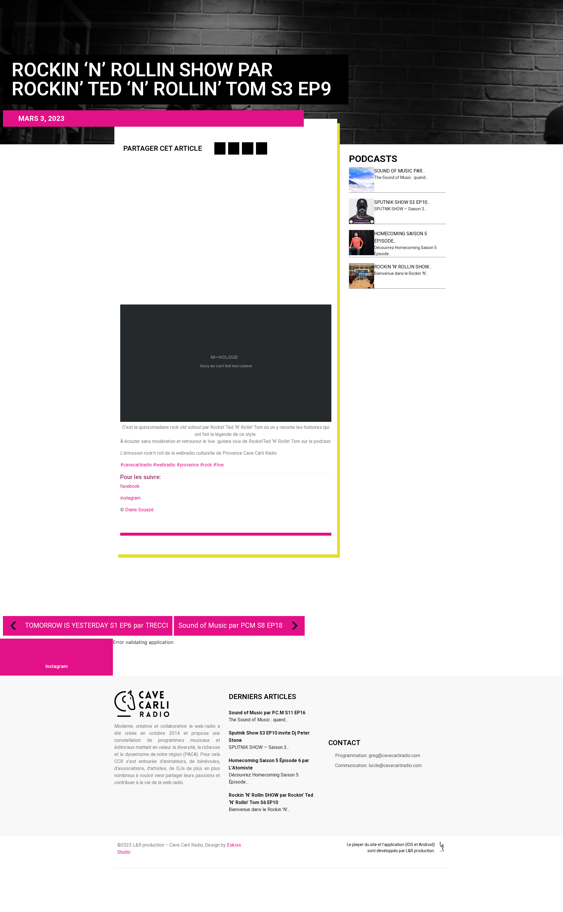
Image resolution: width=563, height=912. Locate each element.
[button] (219, 148)
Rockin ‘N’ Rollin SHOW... (402, 267)
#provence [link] (188, 465)
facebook (130, 486)
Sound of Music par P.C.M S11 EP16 (267, 712)
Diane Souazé (139, 509)
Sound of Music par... (399, 171)
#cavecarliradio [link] (136, 465)
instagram (130, 498)
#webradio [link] (164, 465)
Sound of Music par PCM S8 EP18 (230, 626)
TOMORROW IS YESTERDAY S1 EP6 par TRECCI (96, 626)
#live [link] (219, 465)
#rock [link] (206, 465)
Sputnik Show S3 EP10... (402, 202)
